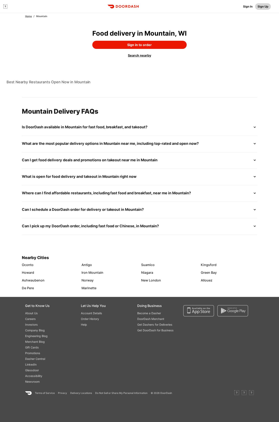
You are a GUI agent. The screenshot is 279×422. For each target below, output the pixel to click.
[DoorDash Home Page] (123, 6)
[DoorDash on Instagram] (251, 393)
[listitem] (31, 265)
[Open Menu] (5, 6)
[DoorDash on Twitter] (244, 393)
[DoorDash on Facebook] (236, 393)
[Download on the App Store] (198, 310)
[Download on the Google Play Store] (232, 310)
